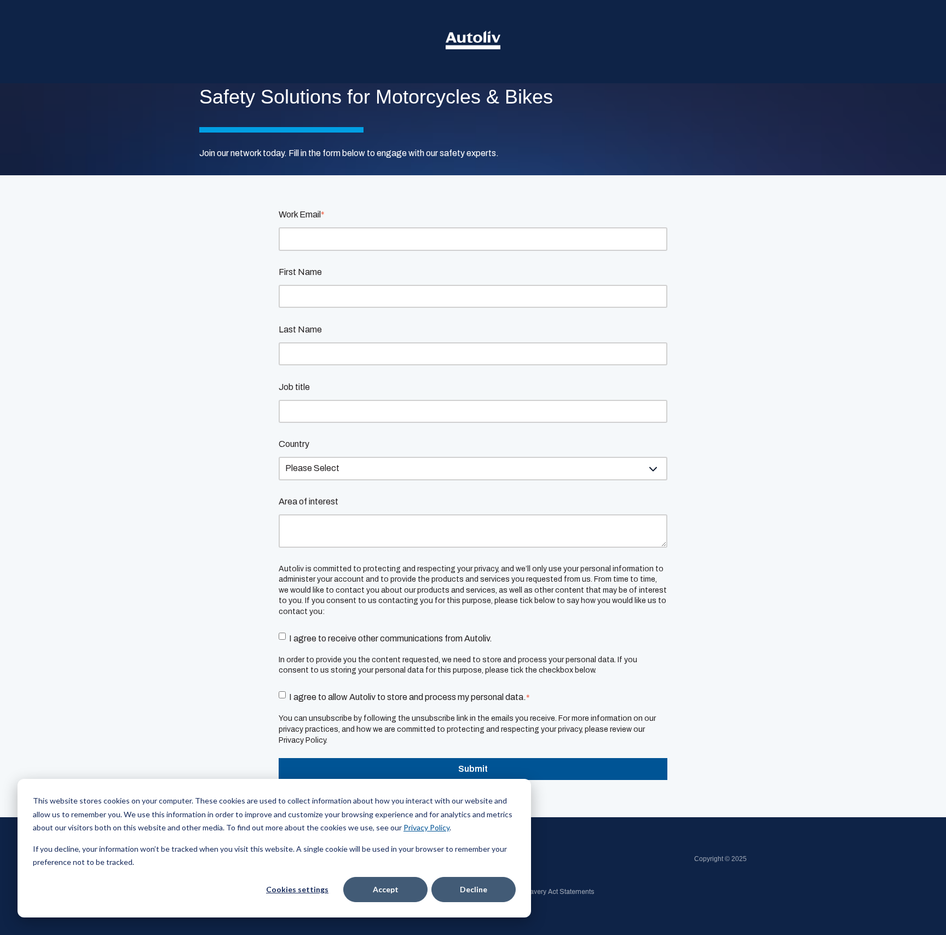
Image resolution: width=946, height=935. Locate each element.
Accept (386, 889)
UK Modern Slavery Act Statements (541, 892)
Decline (473, 889)
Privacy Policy (426, 827)
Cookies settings (297, 889)
